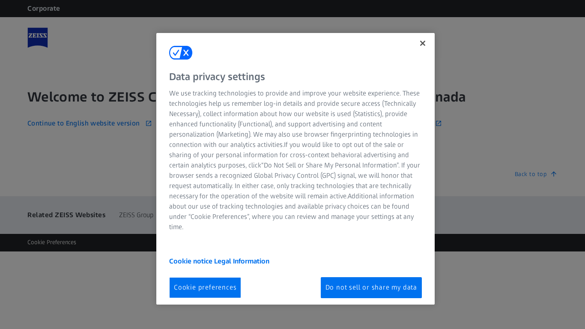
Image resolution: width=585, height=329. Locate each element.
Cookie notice (191, 261)
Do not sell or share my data (371, 287)
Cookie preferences (205, 287)
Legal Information (241, 261)
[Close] (422, 43)
